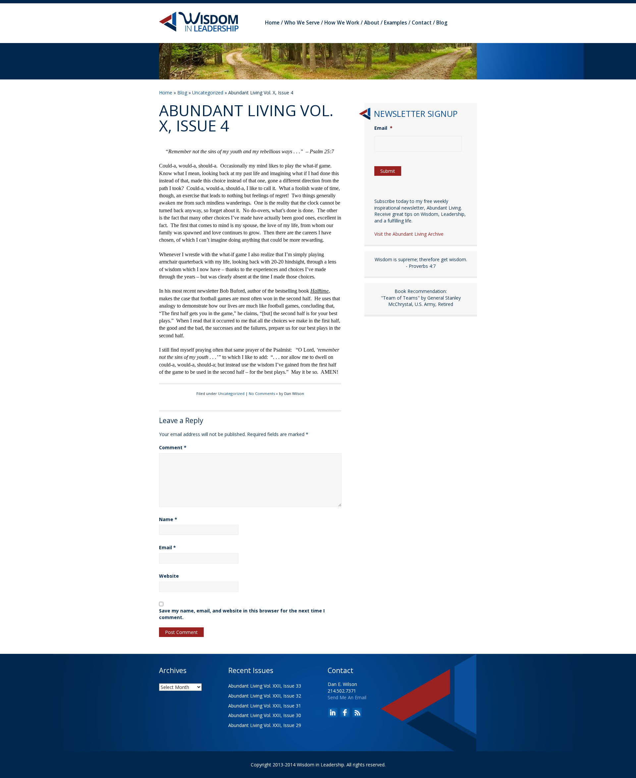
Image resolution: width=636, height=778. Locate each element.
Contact (422, 22)
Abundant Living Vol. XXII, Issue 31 (264, 706)
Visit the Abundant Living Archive (409, 234)
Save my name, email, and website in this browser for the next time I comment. (242, 614)
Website (169, 576)
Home (272, 22)
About (371, 22)
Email (167, 547)
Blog (442, 22)
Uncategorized (207, 92)
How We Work (341, 22)
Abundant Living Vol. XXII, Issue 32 (264, 696)
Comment (172, 447)
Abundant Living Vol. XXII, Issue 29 (264, 725)
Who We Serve (302, 22)
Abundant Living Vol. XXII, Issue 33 (264, 686)
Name (168, 519)
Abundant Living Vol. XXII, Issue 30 (264, 715)
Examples (395, 22)
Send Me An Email (347, 697)
